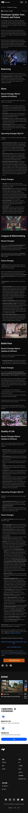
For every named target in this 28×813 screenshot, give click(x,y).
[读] (12, 688)
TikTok (8, 652)
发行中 (19, 769)
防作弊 (3, 769)
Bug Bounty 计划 (22, 778)
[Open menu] (26, 2)
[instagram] (9, 799)
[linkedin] (18, 799)
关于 (19, 762)
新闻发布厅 (3, 7)
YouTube (3, 652)
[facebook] (5, 799)
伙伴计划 (20, 772)
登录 (22, 2)
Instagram (20, 650)
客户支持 (4, 762)
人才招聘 (20, 765)
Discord (4, 175)
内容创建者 (20, 775)
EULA (18, 807)
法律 (15, 807)
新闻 (3, 765)
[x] (14, 799)
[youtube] (22, 799)
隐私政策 (10, 807)
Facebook (15, 650)
